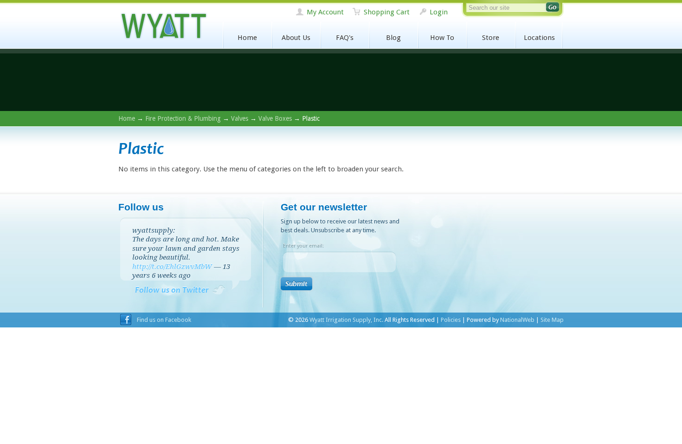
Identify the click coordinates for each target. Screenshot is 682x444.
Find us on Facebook (164, 319)
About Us (296, 37)
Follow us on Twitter (172, 290)
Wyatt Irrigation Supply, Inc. (163, 26)
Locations (539, 37)
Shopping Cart (387, 12)
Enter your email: (303, 246)
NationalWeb (517, 319)
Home (247, 37)
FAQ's (345, 37)
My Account (325, 12)
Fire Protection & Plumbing (183, 118)
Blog (393, 37)
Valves (239, 118)
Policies (451, 319)
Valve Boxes (275, 118)
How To (442, 37)
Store (490, 37)
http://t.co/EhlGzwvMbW (172, 266)
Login (439, 12)
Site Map (552, 319)
